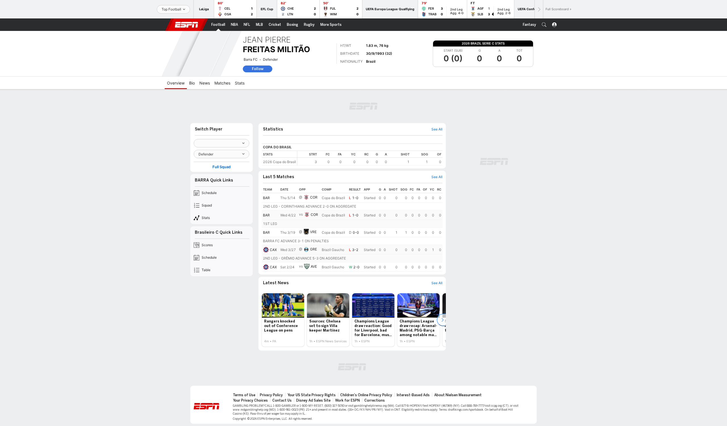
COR (313, 197)
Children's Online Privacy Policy (366, 395)
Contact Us (282, 400)
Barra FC (251, 59)
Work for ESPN (347, 400)
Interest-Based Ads (413, 395)
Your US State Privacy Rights (311, 395)
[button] (544, 24)
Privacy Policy (271, 395)
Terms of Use (244, 395)
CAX (273, 250)
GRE (313, 249)
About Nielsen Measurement (458, 395)
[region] (369, 158)
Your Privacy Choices (250, 400)
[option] (283, 320)
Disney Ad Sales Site (313, 400)
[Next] (538, 9)
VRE (313, 232)
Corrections (374, 400)
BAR (266, 198)
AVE (314, 266)
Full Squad (221, 167)
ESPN (186, 24)
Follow (258, 69)
